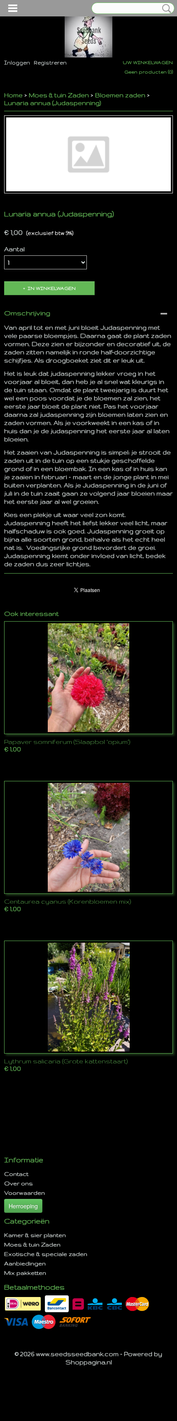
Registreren (50, 62)
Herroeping (23, 1206)
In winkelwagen (52, 288)
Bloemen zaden (120, 95)
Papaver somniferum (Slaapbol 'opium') (67, 741)
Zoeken (165, 8)
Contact (16, 1174)
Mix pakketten (25, 1272)
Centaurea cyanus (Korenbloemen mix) (67, 901)
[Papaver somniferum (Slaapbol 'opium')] (88, 677)
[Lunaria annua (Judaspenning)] (88, 154)
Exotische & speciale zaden (45, 1254)
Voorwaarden (24, 1192)
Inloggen (17, 62)
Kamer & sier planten (35, 1235)
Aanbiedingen (25, 1263)
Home (13, 95)
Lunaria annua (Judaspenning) (52, 102)
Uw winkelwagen (148, 62)
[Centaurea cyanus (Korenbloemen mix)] (88, 837)
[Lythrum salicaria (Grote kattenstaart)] (88, 997)
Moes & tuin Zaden (59, 95)
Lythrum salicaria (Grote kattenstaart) (66, 1061)
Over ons (18, 1183)
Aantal (14, 249)
